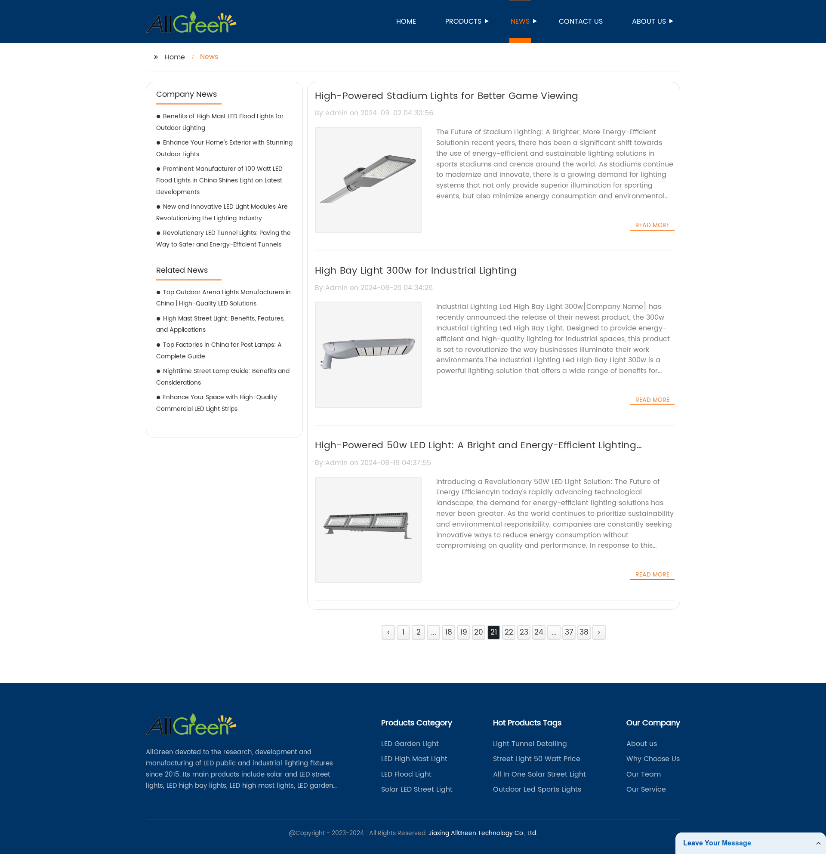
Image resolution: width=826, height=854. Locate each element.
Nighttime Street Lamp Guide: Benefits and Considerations (223, 377)
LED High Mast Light (414, 759)
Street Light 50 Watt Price (536, 759)
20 (478, 632)
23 (524, 632)
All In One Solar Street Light (539, 774)
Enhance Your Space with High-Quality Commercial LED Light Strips (216, 403)
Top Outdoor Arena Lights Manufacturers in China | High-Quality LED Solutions (223, 298)
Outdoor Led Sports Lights (537, 789)
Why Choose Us (653, 759)
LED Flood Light (406, 774)
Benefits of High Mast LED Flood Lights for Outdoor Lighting (220, 122)
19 (463, 632)
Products (463, 21)
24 (538, 632)
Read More (652, 225)
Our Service (646, 789)
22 (509, 632)
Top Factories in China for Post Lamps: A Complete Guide (219, 350)
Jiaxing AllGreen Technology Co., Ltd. (482, 833)
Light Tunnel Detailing (530, 744)
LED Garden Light (410, 744)
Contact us (581, 21)
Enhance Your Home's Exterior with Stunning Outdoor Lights (224, 148)
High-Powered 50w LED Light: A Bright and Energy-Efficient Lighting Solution (475, 453)
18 (448, 632)
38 (584, 632)
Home (406, 21)
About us (649, 21)
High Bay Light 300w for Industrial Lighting (416, 271)
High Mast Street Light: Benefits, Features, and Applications (220, 324)
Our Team (643, 774)
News (520, 21)
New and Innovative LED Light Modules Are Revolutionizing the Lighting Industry (222, 212)
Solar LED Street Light (417, 789)
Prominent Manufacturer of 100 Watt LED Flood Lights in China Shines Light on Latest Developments (219, 180)
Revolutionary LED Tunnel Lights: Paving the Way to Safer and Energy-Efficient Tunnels (223, 239)
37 (569, 632)
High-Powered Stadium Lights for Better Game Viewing (446, 96)
